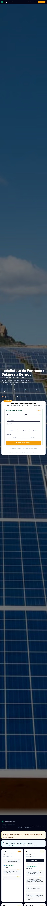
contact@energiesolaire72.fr (12, 845)
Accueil (29, 1)
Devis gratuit (41, 1)
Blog (35, 1)
